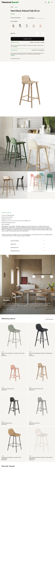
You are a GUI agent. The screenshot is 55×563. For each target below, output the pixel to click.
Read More (16, 46)
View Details (31, 18)
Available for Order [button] (28, 38)
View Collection (10, 309)
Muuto (14, 231)
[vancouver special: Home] (10, 2)
